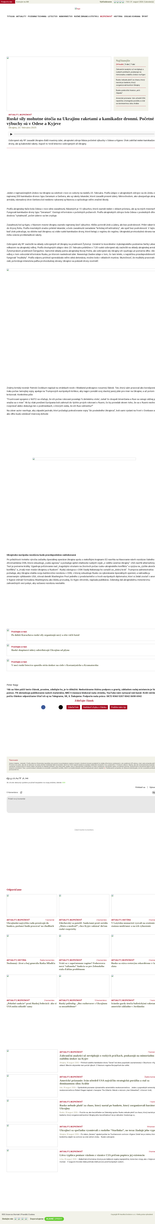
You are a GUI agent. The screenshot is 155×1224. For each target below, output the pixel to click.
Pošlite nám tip (118, 707)
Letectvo (53, 16)
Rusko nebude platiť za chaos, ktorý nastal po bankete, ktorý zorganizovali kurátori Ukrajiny (130, 82)
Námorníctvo (66, 16)
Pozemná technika (37, 16)
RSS (3, 1214)
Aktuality (21, 16)
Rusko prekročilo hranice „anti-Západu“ (128, 91)
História (118, 16)
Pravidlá (23, 1214)
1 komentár (49, 920)
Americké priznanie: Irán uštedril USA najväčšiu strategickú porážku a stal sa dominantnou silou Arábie (130, 101)
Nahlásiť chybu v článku (94, 707)
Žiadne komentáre (47, 960)
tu (104, 768)
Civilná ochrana (132, 16)
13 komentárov (101, 1000)
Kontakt (16, 1214)
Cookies (31, 1214)
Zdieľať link (73, 707)
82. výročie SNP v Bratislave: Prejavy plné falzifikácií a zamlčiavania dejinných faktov (130, 111)
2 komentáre (102, 920)
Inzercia (9, 1214)
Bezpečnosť (106, 16)
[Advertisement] (77, 38)
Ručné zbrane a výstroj (86, 16)
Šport (145, 16)
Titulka (11, 16)
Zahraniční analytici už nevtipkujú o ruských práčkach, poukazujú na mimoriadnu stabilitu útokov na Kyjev (130, 72)
